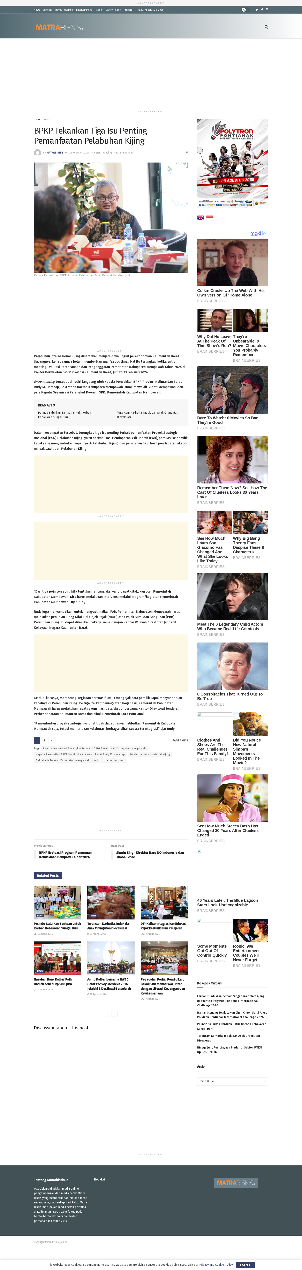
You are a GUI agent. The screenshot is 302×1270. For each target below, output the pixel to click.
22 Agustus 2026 (97, 994)
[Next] (115, 1013)
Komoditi (47, 9)
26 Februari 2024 (79, 152)
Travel (58, 9)
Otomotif (69, 9)
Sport (118, 9)
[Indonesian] (209, 219)
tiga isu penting (113, 760)
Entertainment (84, 9)
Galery (109, 9)
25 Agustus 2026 (44, 934)
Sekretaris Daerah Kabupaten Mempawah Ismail (67, 760)
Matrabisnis (55, 152)
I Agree (245, 1264)
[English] (200, 219)
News (37, 9)
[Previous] (107, 1013)
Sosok (99, 9)
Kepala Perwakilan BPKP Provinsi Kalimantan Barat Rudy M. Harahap (80, 754)
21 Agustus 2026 (151, 999)
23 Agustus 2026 (44, 989)
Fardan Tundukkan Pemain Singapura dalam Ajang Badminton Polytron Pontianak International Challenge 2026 (230, 1000)
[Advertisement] (151, 73)
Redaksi (99, 1179)
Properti (128, 9)
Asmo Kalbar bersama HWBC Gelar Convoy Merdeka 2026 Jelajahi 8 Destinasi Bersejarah (109, 984)
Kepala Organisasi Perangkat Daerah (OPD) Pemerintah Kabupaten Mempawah (94, 748)
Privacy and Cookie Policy (216, 1265)
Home (37, 119)
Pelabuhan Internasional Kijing (150, 754)
